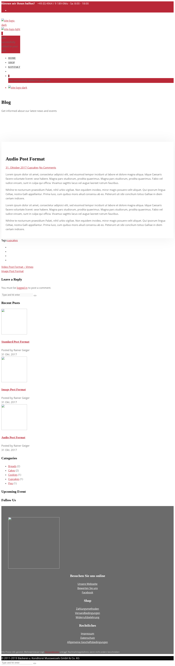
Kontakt (14, 67)
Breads (12, 466)
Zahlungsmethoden (87, 608)
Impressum (87, 633)
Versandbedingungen (87, 613)
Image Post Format (12, 271)
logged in (22, 287)
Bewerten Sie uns (87, 588)
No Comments (47, 167)
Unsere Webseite (87, 584)
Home (12, 58)
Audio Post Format (13, 437)
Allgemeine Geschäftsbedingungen (87, 642)
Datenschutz (87, 637)
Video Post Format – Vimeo (17, 267)
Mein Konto (15, 10)
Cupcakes (32, 167)
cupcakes (12, 240)
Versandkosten (52, 651)
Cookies (12, 474)
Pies (10, 483)
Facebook (87, 592)
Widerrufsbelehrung (87, 617)
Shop (11, 62)
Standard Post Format (15, 341)
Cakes (11, 470)
